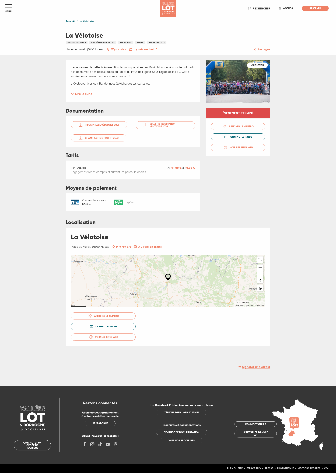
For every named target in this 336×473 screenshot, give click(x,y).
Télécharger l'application (181, 412)
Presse (269, 468)
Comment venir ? (255, 424)
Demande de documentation (181, 432)
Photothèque (285, 468)
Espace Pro (254, 468)
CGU (326, 468)
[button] (261, 8)
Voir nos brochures (182, 440)
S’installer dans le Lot (255, 433)
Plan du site (235, 468)
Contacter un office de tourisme (32, 445)
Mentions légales (309, 468)
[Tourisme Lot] (168, 8)
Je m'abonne (100, 423)
